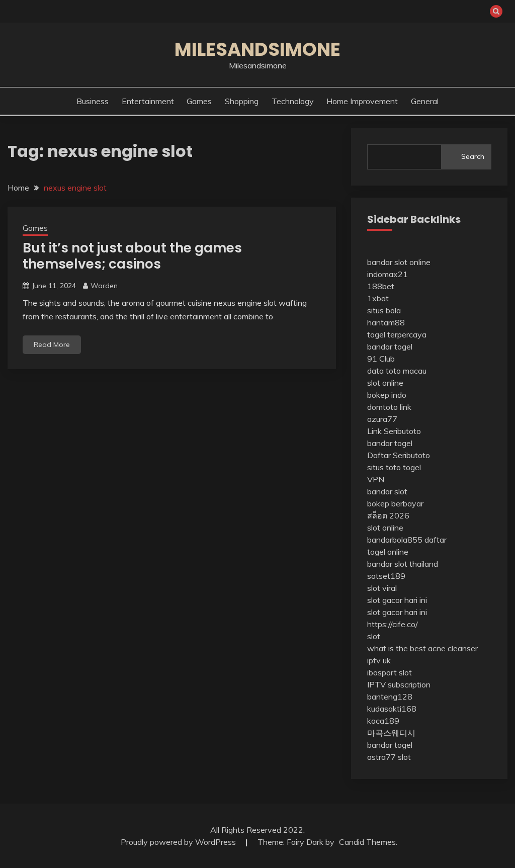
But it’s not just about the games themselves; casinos (132, 256)
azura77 (382, 419)
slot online (385, 383)
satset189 (386, 576)
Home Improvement (362, 101)
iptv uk (379, 660)
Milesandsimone (257, 49)
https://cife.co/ (392, 624)
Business (92, 101)
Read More (52, 344)
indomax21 (387, 274)
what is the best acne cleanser (422, 648)
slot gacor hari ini (397, 600)
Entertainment (148, 101)
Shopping (242, 101)
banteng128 (389, 696)
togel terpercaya (396, 334)
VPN (375, 479)
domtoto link (389, 407)
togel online (387, 552)
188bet (380, 286)
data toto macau (396, 371)
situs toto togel (394, 467)
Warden (104, 285)
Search (472, 156)
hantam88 (386, 322)
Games (199, 101)
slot (373, 636)
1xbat (378, 298)
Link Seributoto (394, 431)
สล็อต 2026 (388, 515)
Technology (293, 101)
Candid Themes (367, 842)
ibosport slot (389, 672)
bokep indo (386, 395)
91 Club (381, 359)
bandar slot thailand (402, 564)
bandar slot (387, 491)
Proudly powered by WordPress (179, 842)
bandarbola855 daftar (407, 540)
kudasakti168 (391, 709)
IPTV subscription (399, 684)
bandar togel (389, 346)
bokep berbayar (395, 503)
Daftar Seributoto (398, 455)
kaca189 (383, 721)
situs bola (384, 310)
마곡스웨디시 (391, 733)
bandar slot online (399, 262)
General (425, 101)
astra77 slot (389, 757)
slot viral (382, 588)
